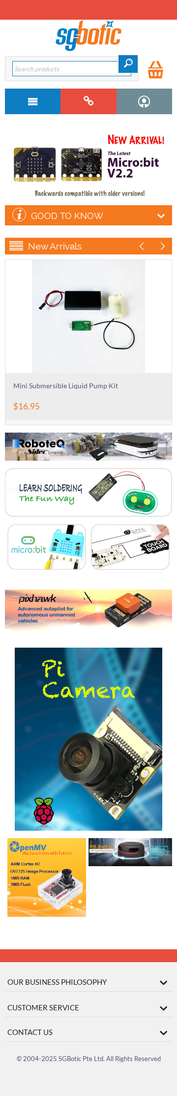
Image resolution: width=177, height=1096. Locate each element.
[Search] (128, 64)
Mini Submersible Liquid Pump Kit (65, 385)
